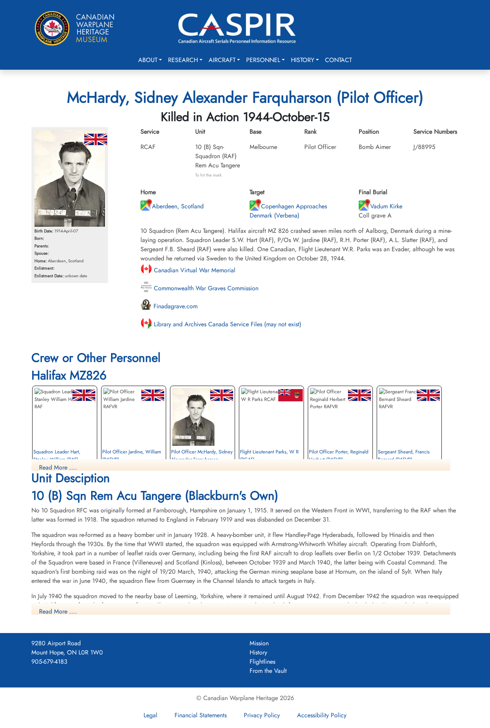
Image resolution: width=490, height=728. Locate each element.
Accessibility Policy (321, 715)
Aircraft (222, 60)
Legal (150, 715)
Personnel (263, 60)
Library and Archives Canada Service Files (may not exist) (226, 324)
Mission (259, 643)
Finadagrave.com (175, 306)
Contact (338, 60)
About (147, 60)
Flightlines (262, 661)
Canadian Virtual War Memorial (193, 270)
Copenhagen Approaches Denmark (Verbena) (288, 211)
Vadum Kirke (386, 206)
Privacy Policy (262, 715)
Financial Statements (201, 715)
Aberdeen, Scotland (178, 206)
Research (183, 60)
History (302, 60)
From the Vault (268, 670)
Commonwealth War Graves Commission (205, 288)
